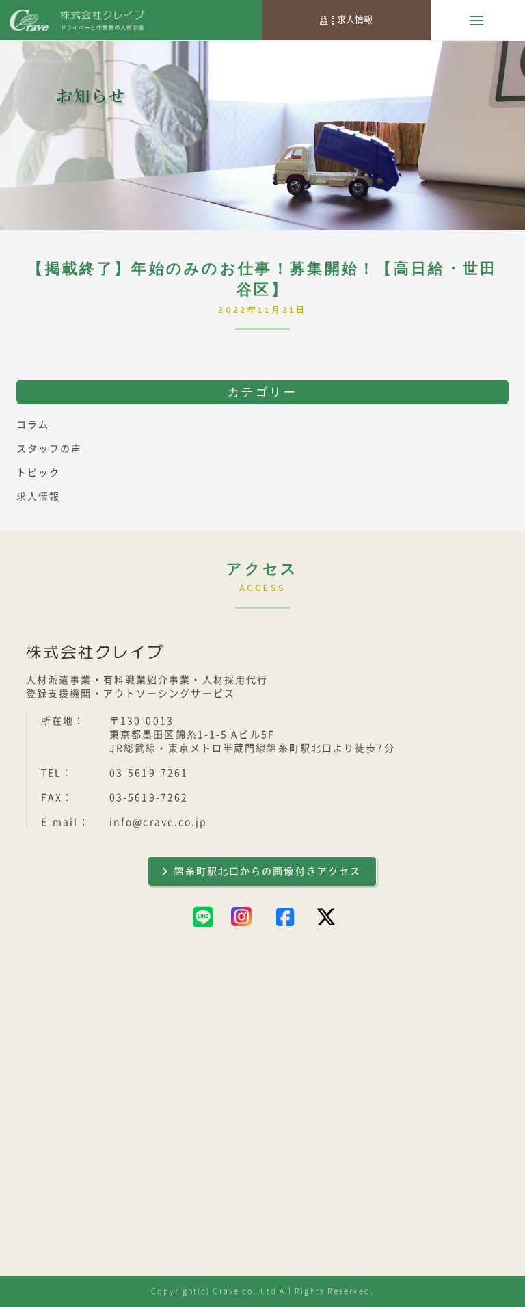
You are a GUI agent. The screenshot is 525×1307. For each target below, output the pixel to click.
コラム (32, 425)
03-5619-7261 (148, 773)
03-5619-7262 (148, 797)
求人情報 (355, 19)
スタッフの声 (49, 448)
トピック (38, 472)
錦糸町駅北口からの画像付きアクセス (267, 871)
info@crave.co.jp (158, 822)
